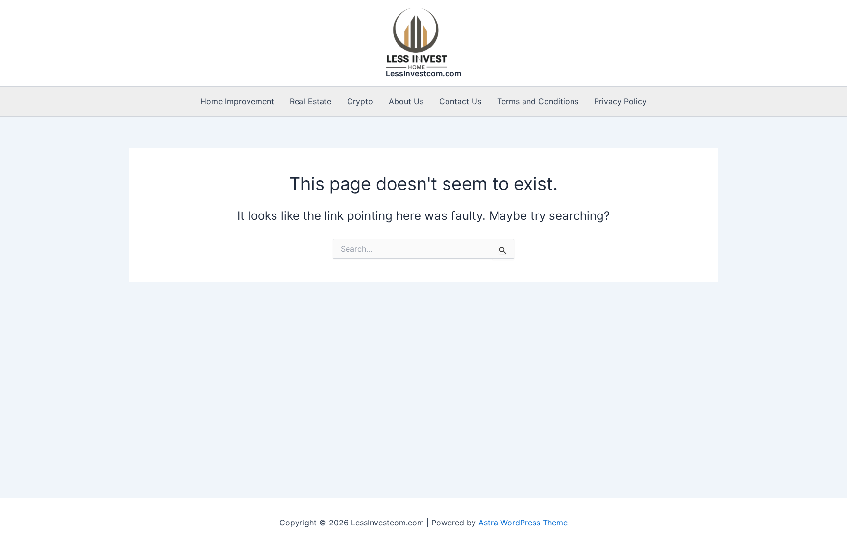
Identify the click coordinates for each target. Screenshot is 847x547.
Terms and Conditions (537, 101)
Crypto (360, 101)
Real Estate (310, 101)
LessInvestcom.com (423, 73)
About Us (406, 101)
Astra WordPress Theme (523, 522)
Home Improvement (237, 101)
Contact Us (460, 101)
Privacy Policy (620, 101)
